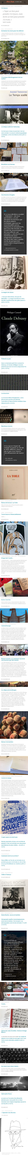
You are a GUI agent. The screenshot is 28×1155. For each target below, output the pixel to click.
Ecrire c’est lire (5, 600)
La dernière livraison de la (8, 1036)
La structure (5, 393)
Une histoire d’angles (8, 195)
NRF (17, 1036)
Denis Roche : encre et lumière (10, 915)
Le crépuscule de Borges (8, 690)
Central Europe (6, 626)
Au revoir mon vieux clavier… (10, 1066)
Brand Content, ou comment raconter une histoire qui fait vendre (13, 659)
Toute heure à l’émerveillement (11, 514)
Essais (12, 391)
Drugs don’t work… (7, 558)
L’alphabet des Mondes (8, 1112)
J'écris (2, 75)
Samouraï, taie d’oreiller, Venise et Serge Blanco (14, 1031)
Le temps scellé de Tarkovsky (10, 127)
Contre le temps (6, 778)
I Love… (3, 1004)
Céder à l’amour (6, 874)
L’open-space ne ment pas (9, 837)
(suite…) (3, 516)
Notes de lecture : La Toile (9, 502)
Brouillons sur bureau (8, 164)
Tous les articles (18, 6)
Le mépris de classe (7, 292)
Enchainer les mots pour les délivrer (12, 31)
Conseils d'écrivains (5, 6)
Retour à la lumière (7, 742)
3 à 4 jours (4, 8)
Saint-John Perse (6, 1094)
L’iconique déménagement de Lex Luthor (11, 78)
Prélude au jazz (6, 359)
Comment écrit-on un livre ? (10, 856)
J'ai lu (12, 6)
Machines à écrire (6, 426)
